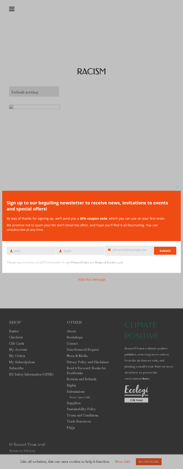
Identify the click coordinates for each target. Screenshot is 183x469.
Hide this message (91, 279)
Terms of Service (105, 262)
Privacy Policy (80, 262)
